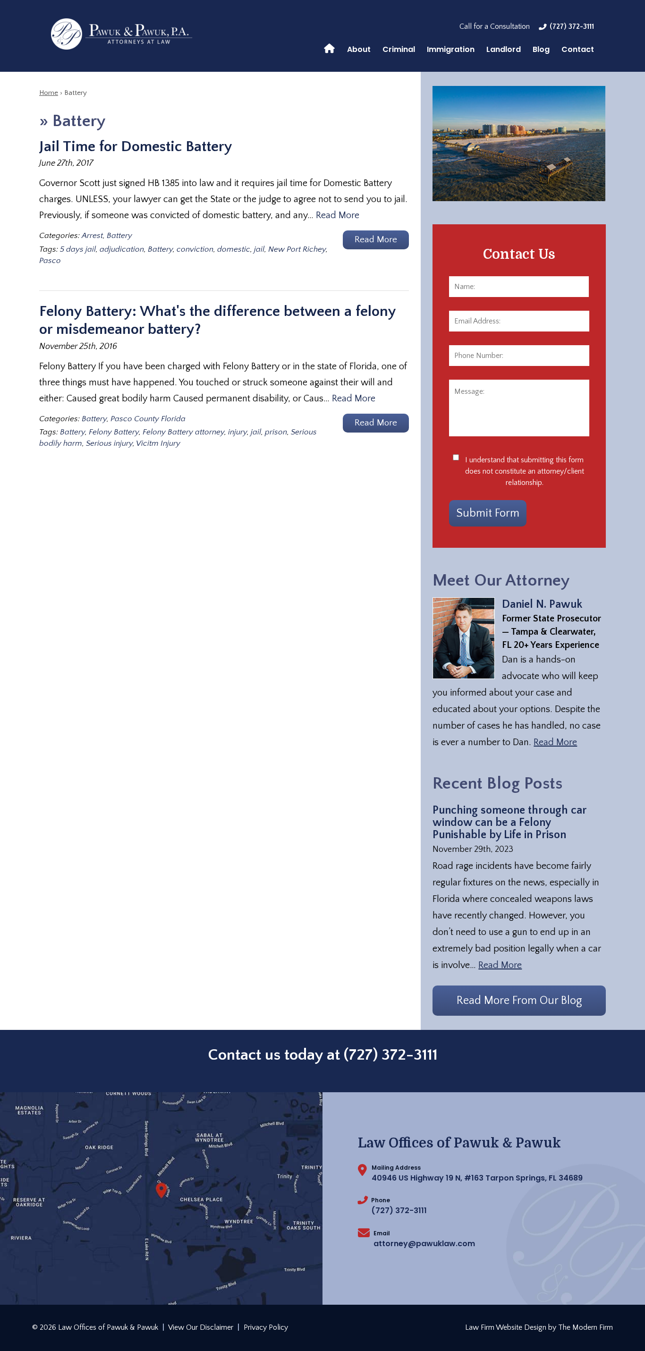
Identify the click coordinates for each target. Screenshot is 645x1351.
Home (329, 47)
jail (259, 249)
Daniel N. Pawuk (542, 604)
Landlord (503, 49)
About (359, 49)
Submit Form (487, 513)
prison (276, 432)
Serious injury (109, 443)
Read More (337, 215)
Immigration (451, 49)
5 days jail (78, 249)
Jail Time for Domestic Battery (135, 146)
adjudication (122, 249)
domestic (233, 249)
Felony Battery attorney (183, 432)
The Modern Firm (585, 1327)
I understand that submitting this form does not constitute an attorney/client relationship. (524, 471)
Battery (119, 235)
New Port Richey (297, 249)
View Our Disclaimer (200, 1327)
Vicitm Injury (158, 443)
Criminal (398, 49)
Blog (541, 49)
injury (237, 432)
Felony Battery (114, 432)
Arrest (92, 235)
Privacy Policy (266, 1327)
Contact (577, 49)
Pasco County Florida (148, 419)
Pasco (50, 260)
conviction (195, 249)
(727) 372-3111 (572, 26)
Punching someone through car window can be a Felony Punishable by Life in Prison (509, 822)
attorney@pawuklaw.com (424, 1243)
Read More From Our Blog (519, 1000)
